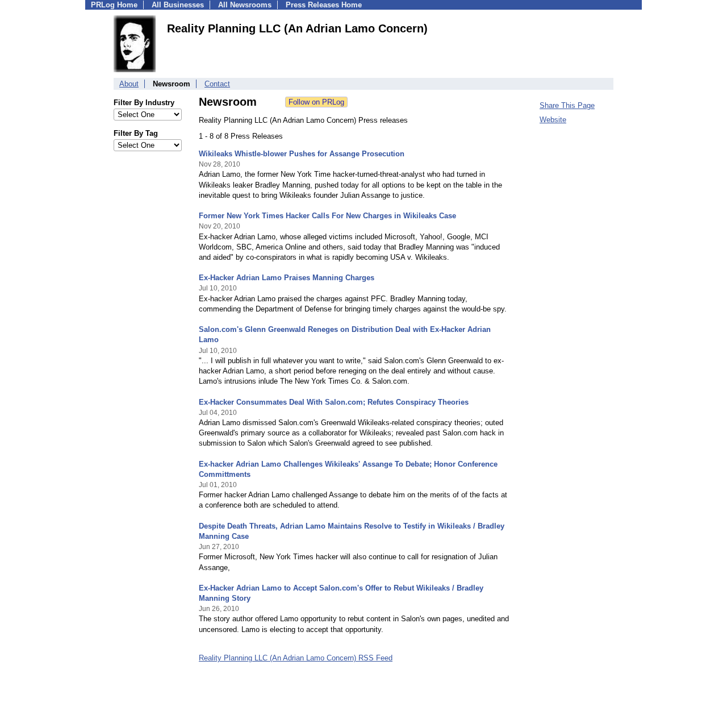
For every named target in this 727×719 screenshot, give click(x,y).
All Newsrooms (244, 5)
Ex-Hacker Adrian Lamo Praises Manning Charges (286, 277)
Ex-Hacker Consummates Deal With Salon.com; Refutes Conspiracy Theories (334, 402)
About (129, 84)
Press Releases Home (324, 5)
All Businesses (178, 5)
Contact (217, 84)
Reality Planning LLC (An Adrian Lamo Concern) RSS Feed (295, 658)
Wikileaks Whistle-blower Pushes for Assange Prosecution (301, 153)
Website (553, 119)
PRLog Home (114, 5)
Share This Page (567, 105)
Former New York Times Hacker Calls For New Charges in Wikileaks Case (327, 215)
